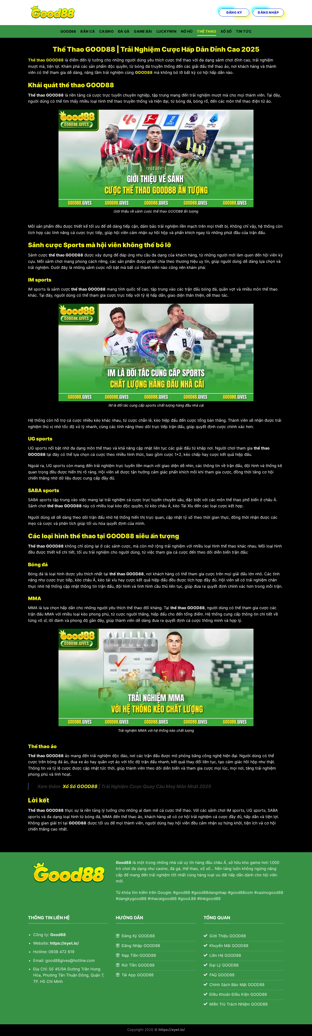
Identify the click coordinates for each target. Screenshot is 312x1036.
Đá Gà (123, 31)
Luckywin (166, 31)
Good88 (68, 31)
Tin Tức (244, 31)
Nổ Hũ (187, 31)
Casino (106, 31)
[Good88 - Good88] (52, 12)
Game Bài (143, 31)
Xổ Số (226, 31)
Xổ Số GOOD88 (80, 786)
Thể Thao (206, 31)
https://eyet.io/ (64, 943)
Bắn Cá (87, 31)
